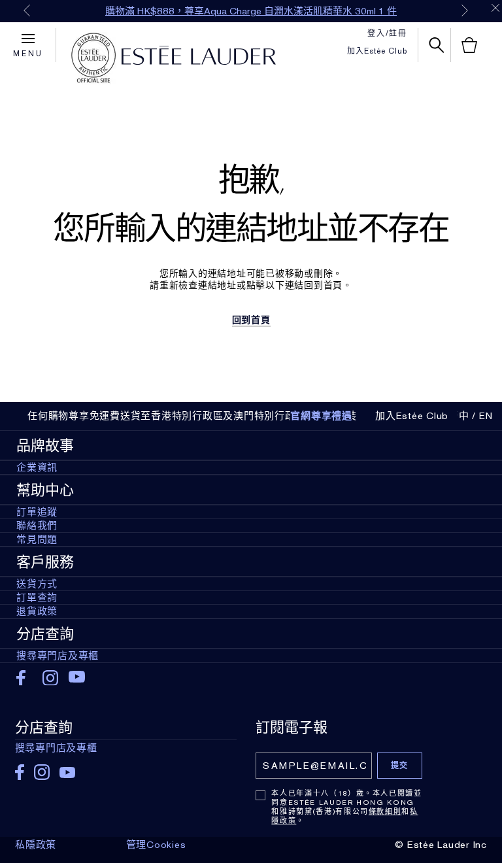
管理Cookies (156, 844)
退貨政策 (37, 611)
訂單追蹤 (37, 511)
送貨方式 (37, 583)
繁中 (458, 415)
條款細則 (385, 811)
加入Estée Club (377, 51)
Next (465, 10)
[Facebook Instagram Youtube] (126, 768)
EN (486, 415)
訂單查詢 (37, 597)
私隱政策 (35, 844)
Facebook (24, 678)
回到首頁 (251, 320)
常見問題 (37, 539)
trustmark (93, 58)
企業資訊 (37, 467)
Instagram (50, 678)
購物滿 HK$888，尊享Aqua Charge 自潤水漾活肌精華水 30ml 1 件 (251, 11)
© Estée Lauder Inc (441, 844)
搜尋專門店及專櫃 (57, 655)
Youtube (77, 678)
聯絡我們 (37, 525)
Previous (27, 10)
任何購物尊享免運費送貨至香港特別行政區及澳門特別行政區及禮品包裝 (192, 415)
